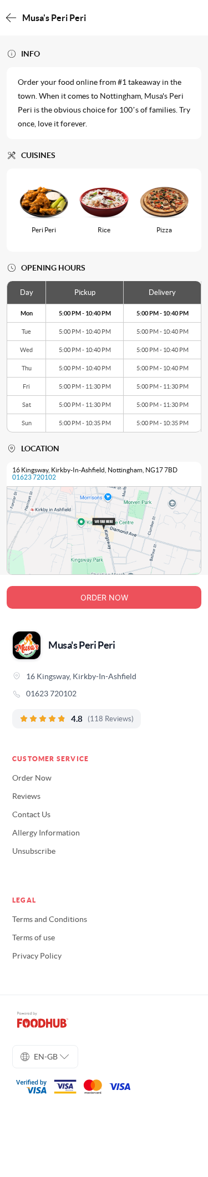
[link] (104, 693)
